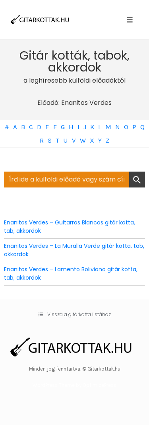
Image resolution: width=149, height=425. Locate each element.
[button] (74, 314)
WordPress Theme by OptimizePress (74, 385)
